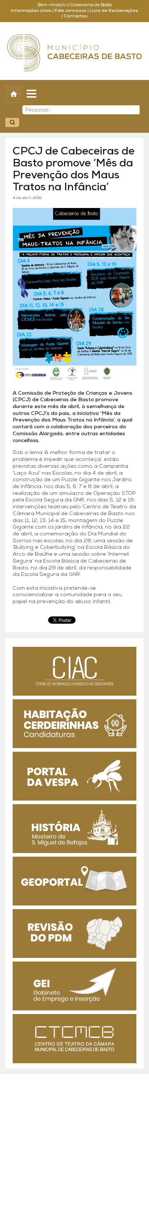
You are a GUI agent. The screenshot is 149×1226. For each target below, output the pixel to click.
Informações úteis (31, 11)
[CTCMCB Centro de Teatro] (74, 1038)
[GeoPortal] (74, 881)
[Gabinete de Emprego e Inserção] (74, 986)
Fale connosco (70, 11)
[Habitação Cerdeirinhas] (74, 723)
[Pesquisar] (12, 122)
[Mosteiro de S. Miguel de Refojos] (74, 828)
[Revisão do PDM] (74, 933)
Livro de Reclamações (114, 11)
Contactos (76, 16)
